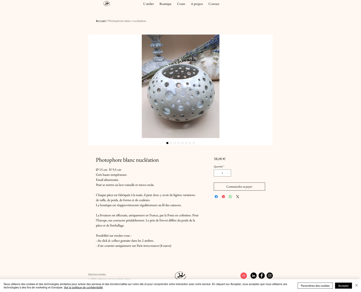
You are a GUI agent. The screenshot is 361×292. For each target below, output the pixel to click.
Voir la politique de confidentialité (83, 287)
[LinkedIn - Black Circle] (253, 275)
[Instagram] (270, 275)
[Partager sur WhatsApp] (230, 196)
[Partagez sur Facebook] (216, 196)
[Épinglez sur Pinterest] (223, 196)
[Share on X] (237, 196)
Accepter (343, 285)
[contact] (243, 275)
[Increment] (228, 173)
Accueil (101, 21)
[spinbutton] (222, 173)
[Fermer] (356, 285)
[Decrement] (216, 173)
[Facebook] (262, 275)
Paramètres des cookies (315, 285)
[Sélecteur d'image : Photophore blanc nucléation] (167, 143)
